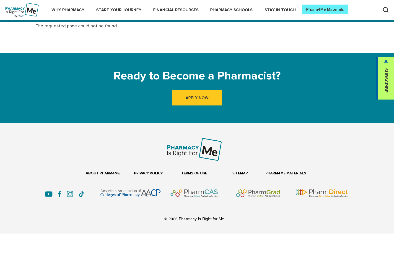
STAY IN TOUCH (280, 9)
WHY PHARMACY (68, 9)
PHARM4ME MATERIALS (285, 173)
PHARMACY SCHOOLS (231, 9)
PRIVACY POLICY (148, 173)
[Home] (22, 6)
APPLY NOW (197, 97)
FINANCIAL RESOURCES (176, 9)
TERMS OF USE (194, 173)
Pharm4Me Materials (325, 9)
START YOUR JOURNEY (118, 9)
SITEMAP (240, 173)
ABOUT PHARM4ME (103, 173)
